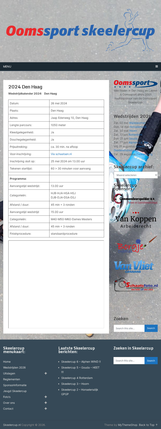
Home (7, 361)
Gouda (133, 138)
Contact (8, 408)
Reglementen (11, 379)
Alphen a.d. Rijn (138, 142)
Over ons (9, 402)
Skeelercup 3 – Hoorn (75, 383)
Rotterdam (135, 134)
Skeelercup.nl (12, 424)
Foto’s (6, 396)
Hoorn (133, 130)
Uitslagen (9, 373)
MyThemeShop (127, 424)
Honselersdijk (138, 126)
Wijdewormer (137, 122)
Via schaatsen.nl (61, 154)
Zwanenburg (144, 154)
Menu (7, 66)
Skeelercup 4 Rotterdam (77, 377)
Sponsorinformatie (15, 385)
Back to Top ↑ (148, 424)
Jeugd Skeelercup (15, 391)
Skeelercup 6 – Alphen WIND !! (81, 361)
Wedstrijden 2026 (14, 367)
